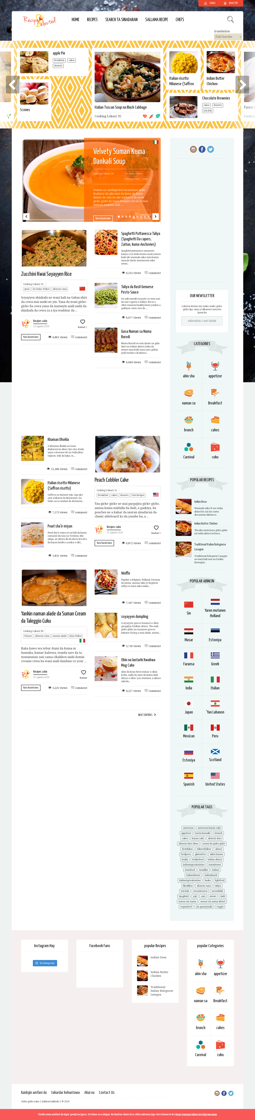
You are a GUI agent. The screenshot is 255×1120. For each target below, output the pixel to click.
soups (145, 179)
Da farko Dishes (133, 173)
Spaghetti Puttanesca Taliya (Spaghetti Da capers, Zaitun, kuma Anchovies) (140, 239)
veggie (220, 906)
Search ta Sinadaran (121, 20)
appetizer (186, 833)
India (189, 688)
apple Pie (59, 53)
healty (185, 859)
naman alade (59, 636)
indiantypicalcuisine (193, 864)
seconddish (217, 891)
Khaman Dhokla (58, 440)
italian (215, 870)
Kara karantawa (103, 218)
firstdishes (187, 849)
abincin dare (215, 838)
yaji (195, 896)
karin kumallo (203, 833)
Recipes (92, 20)
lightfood (219, 880)
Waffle (125, 573)
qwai (26, 289)
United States (215, 784)
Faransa (188, 664)
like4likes (188, 886)
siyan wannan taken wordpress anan (196, 1114)
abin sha (200, 974)
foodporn (186, 854)
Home (75, 20)
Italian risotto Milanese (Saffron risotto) (181, 83)
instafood (190, 870)
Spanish (188, 784)
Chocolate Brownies (216, 98)
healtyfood (197, 859)
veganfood (186, 906)
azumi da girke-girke (213, 843)
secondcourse (200, 891)
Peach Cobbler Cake (112, 480)
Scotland (215, 760)
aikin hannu (216, 854)
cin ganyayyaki (204, 906)
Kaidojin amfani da (34, 1092)
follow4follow (204, 849)
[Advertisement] (123, 402)
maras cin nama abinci (212, 901)
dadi (222, 896)
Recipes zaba (40, 321)
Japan (189, 712)
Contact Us (107, 1092)
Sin (189, 613)
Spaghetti (184, 896)
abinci (218, 849)
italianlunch (211, 875)
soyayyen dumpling (134, 617)
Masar (189, 640)
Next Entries (145, 715)
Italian (215, 688)
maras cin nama (187, 901)
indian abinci (215, 859)
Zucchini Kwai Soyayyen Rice (46, 274)
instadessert (215, 864)
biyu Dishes (76, 636)
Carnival (188, 457)
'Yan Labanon (215, 712)
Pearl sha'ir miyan (60, 526)
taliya (218, 886)
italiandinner (193, 875)
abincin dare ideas (188, 843)
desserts (58, 65)
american (188, 828)
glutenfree (200, 854)
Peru (215, 736)
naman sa (200, 1001)
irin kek (207, 110)
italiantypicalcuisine (190, 880)
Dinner (28, 636)
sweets (212, 896)
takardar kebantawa (65, 1092)
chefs (180, 20)
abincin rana (204, 886)
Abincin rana (132, 179)
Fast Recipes (138, 495)
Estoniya (215, 640)
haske (208, 880)
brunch (188, 430)
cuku (215, 457)
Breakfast (59, 60)
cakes (71, 60)
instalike (203, 870)
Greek (215, 664)
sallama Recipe (156, 20)
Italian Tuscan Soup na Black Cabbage (121, 107)
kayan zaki (198, 838)
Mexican (189, 736)
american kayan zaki (209, 828)
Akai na (89, 1092)
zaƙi (203, 896)
